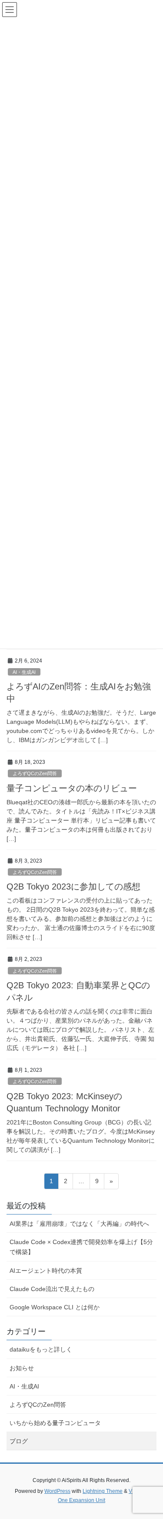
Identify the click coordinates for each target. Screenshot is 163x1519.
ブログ (19, 1441)
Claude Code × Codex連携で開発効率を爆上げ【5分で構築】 (81, 1246)
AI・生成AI (24, 672)
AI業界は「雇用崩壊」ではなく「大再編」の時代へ (79, 1223)
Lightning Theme (103, 1491)
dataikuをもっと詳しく (41, 1349)
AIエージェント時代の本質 (46, 1270)
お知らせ (22, 1368)
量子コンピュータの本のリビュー (72, 788)
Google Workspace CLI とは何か (55, 1307)
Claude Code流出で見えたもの (52, 1288)
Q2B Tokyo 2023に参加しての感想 (73, 886)
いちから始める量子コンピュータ (55, 1422)
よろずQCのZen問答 (35, 773)
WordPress (57, 1491)
